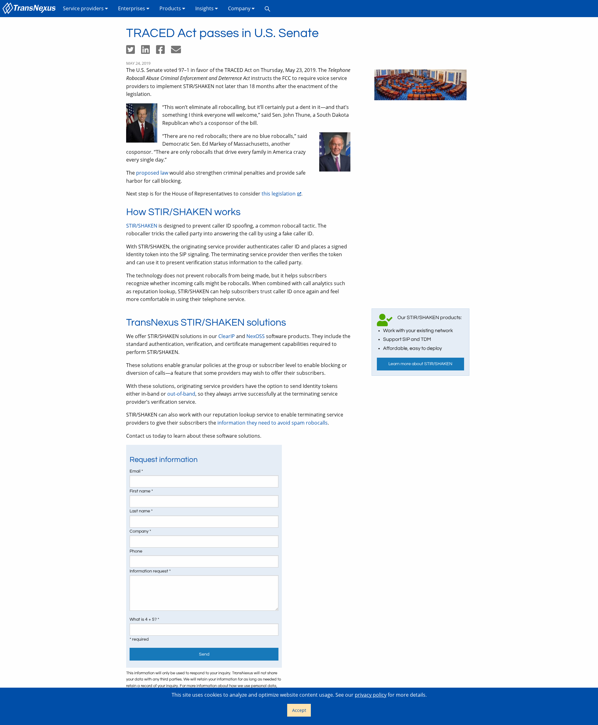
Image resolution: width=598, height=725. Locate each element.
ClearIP (226, 336)
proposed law (152, 172)
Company (240, 8)
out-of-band (181, 393)
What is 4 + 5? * (144, 619)
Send (204, 654)
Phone (136, 551)
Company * (140, 531)
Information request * (150, 571)
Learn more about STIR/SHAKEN (420, 363)
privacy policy (371, 694)
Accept (299, 710)
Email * (136, 471)
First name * (141, 491)
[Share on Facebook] (163, 51)
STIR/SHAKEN (141, 225)
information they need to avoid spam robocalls (272, 422)
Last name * (141, 511)
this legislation (279, 193)
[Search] (267, 8)
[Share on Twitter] (133, 51)
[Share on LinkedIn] (148, 51)
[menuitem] (30, 8)
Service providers (84, 8)
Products (170, 8)
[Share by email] (178, 51)
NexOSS (255, 336)
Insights (205, 8)
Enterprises (132, 8)
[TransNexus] (30, 8)
